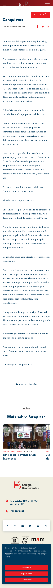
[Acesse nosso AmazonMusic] (45, 525)
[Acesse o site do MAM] (38, 541)
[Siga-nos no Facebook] (14, 525)
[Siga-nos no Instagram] (7, 525)
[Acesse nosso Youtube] (30, 525)
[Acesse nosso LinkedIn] (22, 525)
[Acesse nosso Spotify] (38, 525)
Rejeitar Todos (26, 574)
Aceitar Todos (26, 580)
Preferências (26, 568)
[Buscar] (47, 7)
